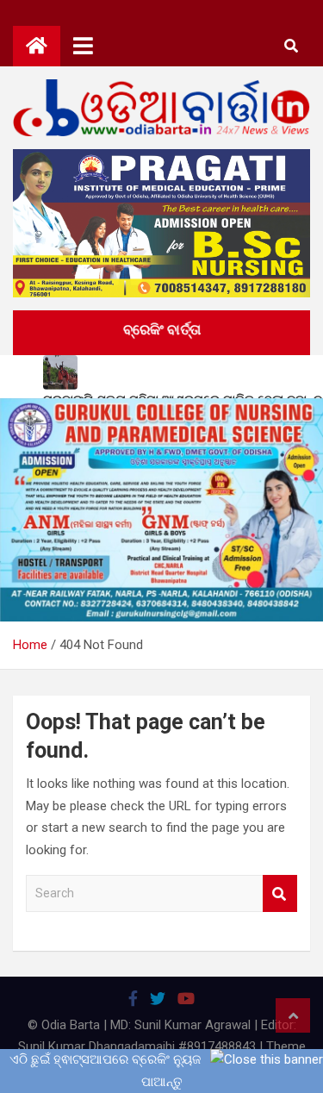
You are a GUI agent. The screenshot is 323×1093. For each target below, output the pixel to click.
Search (280, 893)
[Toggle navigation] (83, 46)
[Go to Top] (293, 1015)
